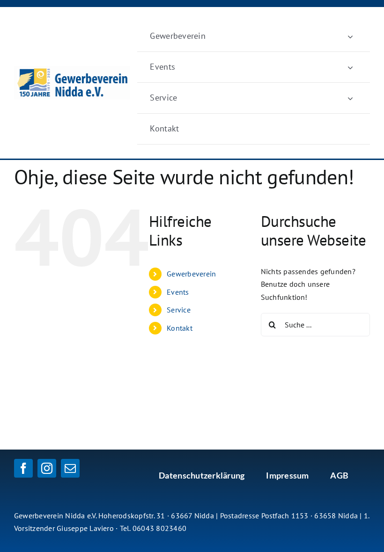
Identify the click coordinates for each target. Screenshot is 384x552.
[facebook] (23, 468)
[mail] (70, 468)
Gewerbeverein (191, 273)
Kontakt (179, 328)
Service (179, 309)
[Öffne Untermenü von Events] (350, 67)
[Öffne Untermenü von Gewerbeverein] (350, 36)
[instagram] (46, 468)
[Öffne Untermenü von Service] (350, 98)
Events (178, 292)
